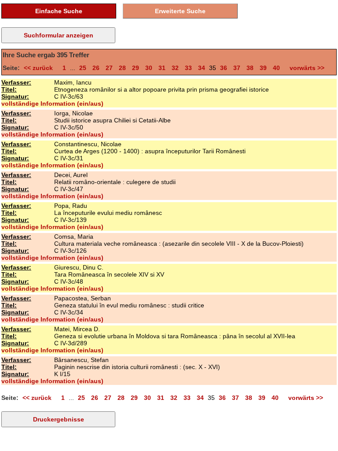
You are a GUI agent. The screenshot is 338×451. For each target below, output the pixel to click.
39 (263, 67)
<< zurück (40, 67)
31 (161, 67)
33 (188, 67)
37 (236, 67)
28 (122, 67)
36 (223, 67)
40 (276, 67)
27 (109, 67)
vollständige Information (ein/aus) (52, 103)
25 (82, 67)
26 (95, 67)
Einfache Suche (58, 11)
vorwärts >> (305, 67)
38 (250, 67)
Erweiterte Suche (180, 11)
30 (148, 67)
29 (135, 67)
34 (201, 67)
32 (175, 67)
